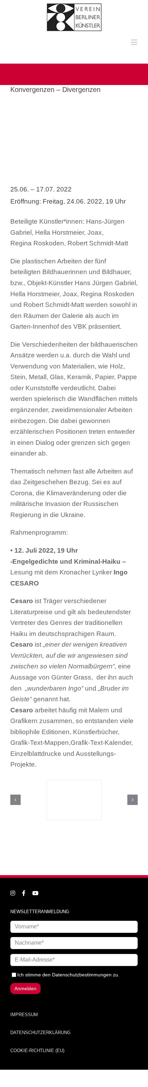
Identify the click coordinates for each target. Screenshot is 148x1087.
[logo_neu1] (74, 6)
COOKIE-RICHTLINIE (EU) (37, 1050)
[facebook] (23, 893)
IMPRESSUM (24, 1014)
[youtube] (35, 893)
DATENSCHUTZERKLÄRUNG (40, 1032)
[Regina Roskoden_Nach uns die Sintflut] (74, 800)
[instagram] (12, 893)
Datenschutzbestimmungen (82, 974)
